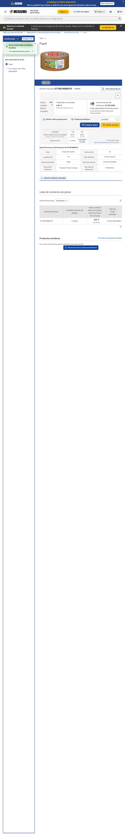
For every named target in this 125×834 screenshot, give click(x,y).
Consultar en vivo (82, 141)
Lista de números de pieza (55, 178)
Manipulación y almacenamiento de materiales (43, 32)
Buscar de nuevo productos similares (82, 247)
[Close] (121, 26)
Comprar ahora (91, 125)
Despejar (77, 88)
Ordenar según (104, 211)
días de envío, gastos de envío (103, 142)
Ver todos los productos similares (110, 238)
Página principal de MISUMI (13, 32)
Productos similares (82, 119)
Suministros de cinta (71, 32)
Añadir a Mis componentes (56, 119)
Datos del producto (112, 89)
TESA (41, 38)
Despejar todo (27, 39)
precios (117, 142)
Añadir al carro (112, 125)
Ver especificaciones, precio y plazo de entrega (20, 51)
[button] (107, 3)
